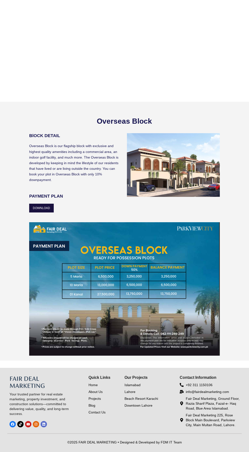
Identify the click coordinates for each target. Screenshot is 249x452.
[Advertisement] (124, 65)
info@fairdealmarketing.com (207, 392)
